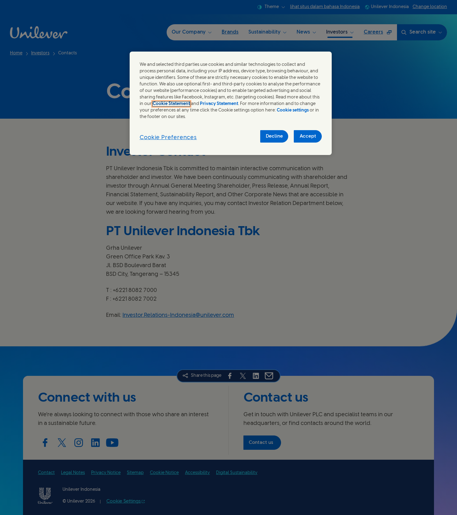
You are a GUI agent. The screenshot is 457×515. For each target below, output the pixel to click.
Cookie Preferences (168, 138)
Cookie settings (293, 110)
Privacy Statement (219, 104)
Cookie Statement (171, 104)
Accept (308, 136)
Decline (274, 136)
